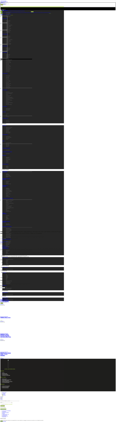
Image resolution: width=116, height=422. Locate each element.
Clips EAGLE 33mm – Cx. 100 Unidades (5, 301)
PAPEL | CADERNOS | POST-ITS (6, 239)
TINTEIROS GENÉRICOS (5, 10)
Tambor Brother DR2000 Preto (5, 15)
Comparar (2, 242)
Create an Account (3, 409)
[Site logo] (2, 2)
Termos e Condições (5, 386)
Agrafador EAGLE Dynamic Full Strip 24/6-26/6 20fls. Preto (5, 336)
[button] (1, 304)
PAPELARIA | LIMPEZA (5, 248)
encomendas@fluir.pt (4, 1)
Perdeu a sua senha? (9, 404)
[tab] (3, 245)
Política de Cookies (5, 387)
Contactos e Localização (6, 375)
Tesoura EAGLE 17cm (5, 317)
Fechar (1, 397)
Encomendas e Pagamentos (6, 379)
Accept (1, 421)
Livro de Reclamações (5, 382)
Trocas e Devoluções (5, 380)
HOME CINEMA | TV (5, 292)
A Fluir (3, 372)
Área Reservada (4, 373)
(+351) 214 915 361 (3, 0)
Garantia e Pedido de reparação (7, 381)
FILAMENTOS (4, 272)
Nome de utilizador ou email (5, 400)
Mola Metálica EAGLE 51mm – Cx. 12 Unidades (5, 354)
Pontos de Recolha (5, 374)
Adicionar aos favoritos (4, 241)
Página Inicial (4, 378)
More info (4, 421)
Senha (1, 402)
